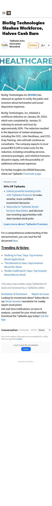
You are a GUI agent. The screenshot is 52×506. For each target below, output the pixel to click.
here (15, 239)
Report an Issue (40, 293)
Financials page (32, 172)
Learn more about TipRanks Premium (26, 223)
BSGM (32, 94)
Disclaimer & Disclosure (14, 293)
